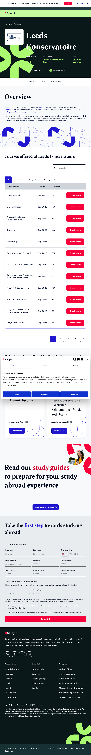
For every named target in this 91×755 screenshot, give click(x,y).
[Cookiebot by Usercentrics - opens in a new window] (73, 359)
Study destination (68, 570)
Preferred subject (40, 570)
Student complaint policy (71, 692)
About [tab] (75, 366)
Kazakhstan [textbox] (10, 593)
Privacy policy (68, 748)
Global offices (65, 669)
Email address (11, 560)
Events (35, 688)
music (41, 107)
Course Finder (38, 669)
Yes (68, 3)
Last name (37, 550)
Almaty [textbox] (36, 593)
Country (9, 590)
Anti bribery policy (67, 674)
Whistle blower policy (69, 683)
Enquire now (75, 195)
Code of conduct (67, 678)
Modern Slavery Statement (71, 688)
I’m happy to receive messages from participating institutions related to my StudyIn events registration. (46, 612)
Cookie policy (80, 748)
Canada (8, 678)
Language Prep (39, 678)
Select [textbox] (36, 563)
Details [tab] (45, 366)
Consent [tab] (15, 366)
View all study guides (44, 507)
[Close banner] (87, 359)
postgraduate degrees (30, 112)
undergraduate (11, 112)
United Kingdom (12, 669)
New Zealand (10, 692)
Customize (44, 394)
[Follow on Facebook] (14, 654)
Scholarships (38, 683)
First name (10, 550)
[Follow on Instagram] (29, 654)
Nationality (38, 560)
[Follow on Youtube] (22, 654)
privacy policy (40, 602)
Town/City (37, 590)
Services (36, 674)
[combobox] (64, 554)
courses (8, 109)
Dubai (7, 683)
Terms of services (53, 748)
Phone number (67, 550)
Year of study (11, 570)
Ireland (8, 688)
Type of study (67, 560)
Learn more (17, 431)
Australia (9, 674)
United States (11, 697)
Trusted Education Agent (70, 697)
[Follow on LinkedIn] (7, 654)
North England (36, 70)
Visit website (59, 70)
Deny (17, 394)
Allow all (74, 394)
